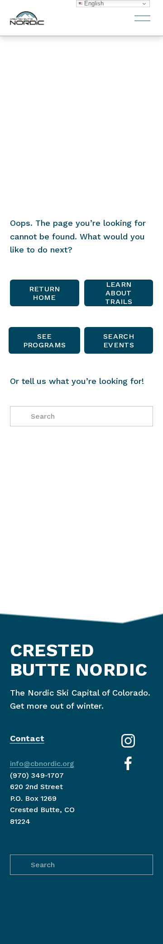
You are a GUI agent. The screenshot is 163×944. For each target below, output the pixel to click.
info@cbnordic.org (42, 763)
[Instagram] (128, 741)
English (93, 3)
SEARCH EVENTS (118, 340)
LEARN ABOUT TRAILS (118, 293)
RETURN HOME (44, 293)
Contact (27, 738)
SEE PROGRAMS (44, 340)
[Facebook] (128, 763)
